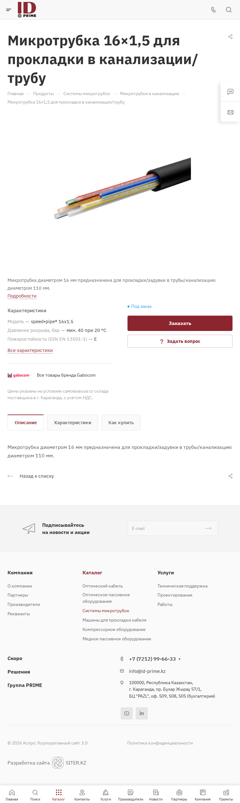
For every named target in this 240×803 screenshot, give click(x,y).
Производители (24, 604)
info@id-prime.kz (147, 671)
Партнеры (18, 595)
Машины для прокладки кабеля (114, 620)
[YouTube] (127, 713)
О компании (20, 586)
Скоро (15, 658)
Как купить (121, 422)
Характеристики (72, 422)
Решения (19, 671)
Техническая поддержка (183, 586)
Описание (26, 422)
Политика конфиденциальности (160, 743)
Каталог (92, 572)
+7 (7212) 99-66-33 (152, 659)
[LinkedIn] (142, 713)
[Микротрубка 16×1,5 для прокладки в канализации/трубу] (120, 190)
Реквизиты (19, 614)
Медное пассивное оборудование (116, 639)
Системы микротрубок (105, 610)
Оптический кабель (102, 586)
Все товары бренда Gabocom (66, 375)
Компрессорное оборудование (114, 629)
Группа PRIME (25, 685)
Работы (165, 604)
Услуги (166, 572)
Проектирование (175, 595)
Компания (20, 572)
